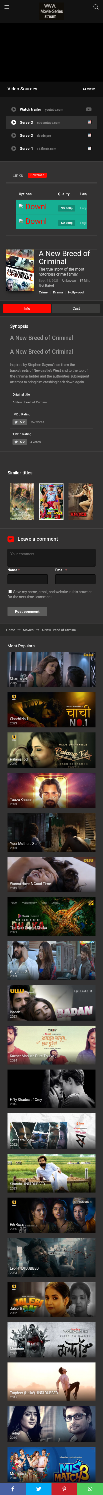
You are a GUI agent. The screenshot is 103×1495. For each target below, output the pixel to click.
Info (27, 308)
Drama (58, 292)
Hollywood (76, 292)
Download (37, 175)
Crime (43, 292)
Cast (76, 308)
